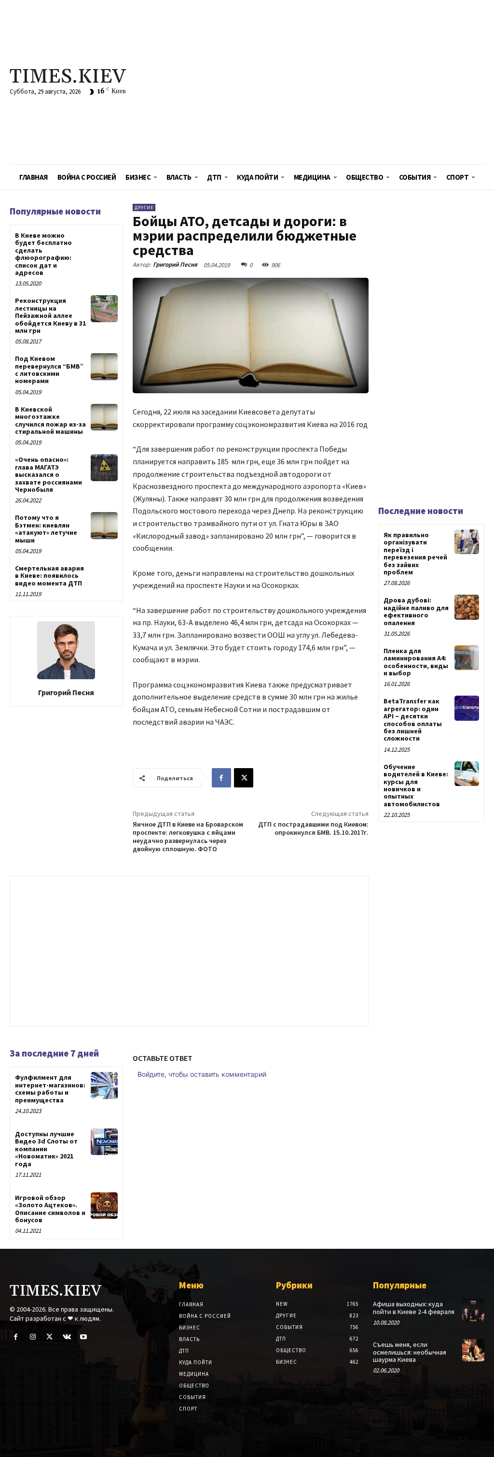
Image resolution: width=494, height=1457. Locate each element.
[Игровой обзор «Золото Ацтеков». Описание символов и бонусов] (104, 1205)
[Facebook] (221, 777)
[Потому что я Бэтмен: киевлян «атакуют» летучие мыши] (104, 525)
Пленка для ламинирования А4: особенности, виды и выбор (416, 661)
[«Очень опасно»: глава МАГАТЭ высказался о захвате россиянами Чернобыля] (104, 467)
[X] (243, 777)
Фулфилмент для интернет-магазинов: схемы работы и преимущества (50, 1088)
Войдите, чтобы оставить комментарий (201, 1074)
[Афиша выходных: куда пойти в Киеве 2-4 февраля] (473, 1310)
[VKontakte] (67, 1337)
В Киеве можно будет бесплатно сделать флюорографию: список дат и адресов (43, 254)
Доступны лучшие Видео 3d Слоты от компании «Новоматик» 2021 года (46, 1148)
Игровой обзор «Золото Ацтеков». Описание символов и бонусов (50, 1208)
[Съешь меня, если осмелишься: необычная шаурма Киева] (473, 1350)
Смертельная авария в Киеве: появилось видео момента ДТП (49, 575)
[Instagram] (33, 1337)
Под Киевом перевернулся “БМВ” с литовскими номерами (49, 369)
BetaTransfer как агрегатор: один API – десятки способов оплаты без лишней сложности (413, 720)
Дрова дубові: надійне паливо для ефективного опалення (416, 611)
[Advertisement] (332, 82)
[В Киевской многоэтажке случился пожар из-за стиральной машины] (104, 417)
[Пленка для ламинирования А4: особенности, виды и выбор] (466, 657)
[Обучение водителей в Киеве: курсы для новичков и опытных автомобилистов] (466, 773)
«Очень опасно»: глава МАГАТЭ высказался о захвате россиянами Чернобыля (48, 474)
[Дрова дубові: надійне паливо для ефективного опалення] (466, 607)
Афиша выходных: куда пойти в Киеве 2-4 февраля (413, 1307)
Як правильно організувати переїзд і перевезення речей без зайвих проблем (415, 553)
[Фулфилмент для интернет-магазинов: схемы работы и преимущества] (104, 1085)
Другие (144, 207)
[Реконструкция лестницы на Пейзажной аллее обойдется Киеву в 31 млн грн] (104, 308)
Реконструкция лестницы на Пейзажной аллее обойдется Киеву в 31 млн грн (50, 315)
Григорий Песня (66, 692)
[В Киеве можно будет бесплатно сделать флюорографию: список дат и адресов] (104, 243)
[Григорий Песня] (66, 650)
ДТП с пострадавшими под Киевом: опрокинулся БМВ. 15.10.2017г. (313, 828)
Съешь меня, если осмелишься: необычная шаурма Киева (409, 1352)
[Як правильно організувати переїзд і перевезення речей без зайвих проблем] (466, 541)
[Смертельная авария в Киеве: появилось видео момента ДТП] (104, 576)
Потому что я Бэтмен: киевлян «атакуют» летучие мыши (46, 528)
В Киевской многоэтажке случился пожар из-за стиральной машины (50, 420)
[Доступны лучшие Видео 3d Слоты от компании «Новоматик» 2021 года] (104, 1141)
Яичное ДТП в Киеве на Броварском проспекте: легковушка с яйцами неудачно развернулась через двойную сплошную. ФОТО (188, 836)
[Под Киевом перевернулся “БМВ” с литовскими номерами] (104, 366)
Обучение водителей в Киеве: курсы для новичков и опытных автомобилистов (416, 785)
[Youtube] (84, 1337)
